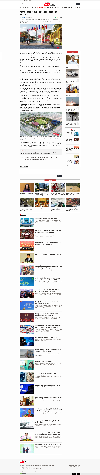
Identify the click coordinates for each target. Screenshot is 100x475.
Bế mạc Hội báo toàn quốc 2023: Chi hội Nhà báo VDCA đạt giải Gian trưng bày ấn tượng (47, 290)
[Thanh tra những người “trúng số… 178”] (72, 88)
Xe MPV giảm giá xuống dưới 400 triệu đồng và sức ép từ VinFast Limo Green (70, 80)
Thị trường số (50, 7)
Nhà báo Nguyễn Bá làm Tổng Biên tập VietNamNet (48, 444)
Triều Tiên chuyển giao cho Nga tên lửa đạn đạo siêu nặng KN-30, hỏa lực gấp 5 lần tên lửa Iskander (70, 108)
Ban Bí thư (35, 330)
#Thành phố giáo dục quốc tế (44, 157)
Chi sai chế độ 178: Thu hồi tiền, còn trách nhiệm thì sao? (71, 66)
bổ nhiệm (46, 447)
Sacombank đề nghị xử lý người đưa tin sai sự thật (69, 133)
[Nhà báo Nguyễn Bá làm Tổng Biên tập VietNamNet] (27, 448)
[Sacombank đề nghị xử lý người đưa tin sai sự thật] (76, 134)
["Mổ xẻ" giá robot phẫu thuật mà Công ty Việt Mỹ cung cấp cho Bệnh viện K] (58, 202)
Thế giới (61, 7)
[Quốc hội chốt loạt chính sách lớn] (42, 202)
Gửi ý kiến (59, 175)
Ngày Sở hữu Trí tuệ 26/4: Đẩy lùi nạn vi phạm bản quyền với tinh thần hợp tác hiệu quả (69, 140)
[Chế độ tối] (74, 4)
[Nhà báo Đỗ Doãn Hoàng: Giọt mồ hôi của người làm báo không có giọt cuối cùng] (76, 162)
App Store (74, 474)
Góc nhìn (28, 7)
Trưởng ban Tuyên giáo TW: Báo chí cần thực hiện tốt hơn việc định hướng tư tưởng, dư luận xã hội (48, 433)
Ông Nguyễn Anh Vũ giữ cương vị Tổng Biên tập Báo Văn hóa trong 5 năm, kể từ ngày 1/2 (48, 398)
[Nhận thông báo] (72, 4)
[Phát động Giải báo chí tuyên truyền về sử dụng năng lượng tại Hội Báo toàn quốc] (27, 305)
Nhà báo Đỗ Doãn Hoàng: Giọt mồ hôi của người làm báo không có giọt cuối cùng (69, 163)
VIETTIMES (50, 4)
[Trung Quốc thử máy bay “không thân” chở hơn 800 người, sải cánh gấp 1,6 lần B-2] (72, 116)
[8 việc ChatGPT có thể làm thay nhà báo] (27, 377)
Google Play (78, 474)
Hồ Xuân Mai (23, 17)
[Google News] (59, 17)
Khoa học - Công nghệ (41, 7)
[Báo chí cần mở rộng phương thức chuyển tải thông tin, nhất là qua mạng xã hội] (27, 412)
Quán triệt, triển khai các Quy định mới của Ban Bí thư (69, 156)
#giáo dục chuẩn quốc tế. (35, 159)
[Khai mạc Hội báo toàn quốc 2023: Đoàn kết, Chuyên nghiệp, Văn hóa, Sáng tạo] (27, 317)
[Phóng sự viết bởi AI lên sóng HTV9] (27, 365)
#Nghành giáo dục (43, 159)
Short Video (56, 7)
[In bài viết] (56, 17)
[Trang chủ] (20, 8)
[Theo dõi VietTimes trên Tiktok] (77, 468)
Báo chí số (23, 215)
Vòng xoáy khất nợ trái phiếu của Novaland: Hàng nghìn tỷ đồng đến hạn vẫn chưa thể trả (41, 194)
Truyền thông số (76, 7)
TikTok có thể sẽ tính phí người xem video (46, 337)
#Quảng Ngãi (32, 157)
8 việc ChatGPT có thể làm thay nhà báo (45, 373)
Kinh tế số (34, 7)
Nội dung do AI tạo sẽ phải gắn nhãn (26, 193)
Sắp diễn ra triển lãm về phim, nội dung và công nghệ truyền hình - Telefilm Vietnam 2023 (47, 279)
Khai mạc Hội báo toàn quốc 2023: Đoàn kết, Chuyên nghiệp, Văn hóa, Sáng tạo (46, 314)
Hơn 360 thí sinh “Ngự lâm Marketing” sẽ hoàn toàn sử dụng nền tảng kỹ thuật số (36, 153)
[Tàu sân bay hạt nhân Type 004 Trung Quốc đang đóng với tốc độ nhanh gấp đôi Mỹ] (73, 202)
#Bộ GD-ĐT (37, 157)
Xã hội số (24, 7)
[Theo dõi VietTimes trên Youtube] (75, 468)
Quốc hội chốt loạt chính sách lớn (41, 208)
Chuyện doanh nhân (68, 7)
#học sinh (55, 157)
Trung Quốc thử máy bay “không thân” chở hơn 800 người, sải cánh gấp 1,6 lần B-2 (71, 124)
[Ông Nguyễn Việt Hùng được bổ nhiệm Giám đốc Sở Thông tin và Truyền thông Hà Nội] (76, 147)
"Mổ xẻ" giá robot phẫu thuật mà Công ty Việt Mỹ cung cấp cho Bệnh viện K (57, 209)
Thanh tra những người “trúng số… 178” (70, 95)
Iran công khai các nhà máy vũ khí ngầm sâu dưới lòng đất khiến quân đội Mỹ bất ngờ (26, 209)
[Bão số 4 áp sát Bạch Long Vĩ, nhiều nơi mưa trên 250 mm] (73, 187)
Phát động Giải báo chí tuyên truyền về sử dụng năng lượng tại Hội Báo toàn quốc (47, 302)
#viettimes (26, 157)
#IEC (51, 157)
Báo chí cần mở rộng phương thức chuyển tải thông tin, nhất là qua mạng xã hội (48, 410)
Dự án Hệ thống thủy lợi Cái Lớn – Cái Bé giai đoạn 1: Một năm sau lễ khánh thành (48, 350)
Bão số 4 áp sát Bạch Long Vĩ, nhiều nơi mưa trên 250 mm (73, 194)
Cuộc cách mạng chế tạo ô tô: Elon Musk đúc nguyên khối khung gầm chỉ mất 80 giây (58, 194)
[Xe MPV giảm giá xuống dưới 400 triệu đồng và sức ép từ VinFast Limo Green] (72, 73)
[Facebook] (1, 53)
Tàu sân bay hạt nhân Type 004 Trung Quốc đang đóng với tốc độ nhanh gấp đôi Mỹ (73, 209)
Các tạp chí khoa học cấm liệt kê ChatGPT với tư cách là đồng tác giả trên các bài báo (47, 386)
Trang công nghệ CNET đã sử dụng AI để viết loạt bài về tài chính (47, 421)
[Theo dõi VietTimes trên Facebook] (72, 468)
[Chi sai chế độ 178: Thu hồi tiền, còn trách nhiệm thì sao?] (72, 59)
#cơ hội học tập (27, 159)
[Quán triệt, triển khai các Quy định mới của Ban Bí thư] (76, 156)
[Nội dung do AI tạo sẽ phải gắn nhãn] (27, 187)
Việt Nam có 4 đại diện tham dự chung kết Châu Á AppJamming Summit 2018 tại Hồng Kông (38, 152)
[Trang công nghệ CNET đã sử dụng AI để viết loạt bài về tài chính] (27, 424)
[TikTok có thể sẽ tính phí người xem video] (27, 341)
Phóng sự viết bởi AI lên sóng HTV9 (44, 361)
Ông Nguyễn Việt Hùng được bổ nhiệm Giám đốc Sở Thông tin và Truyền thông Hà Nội (69, 148)
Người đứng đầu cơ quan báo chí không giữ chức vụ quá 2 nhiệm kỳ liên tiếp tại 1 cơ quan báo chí (48, 326)
